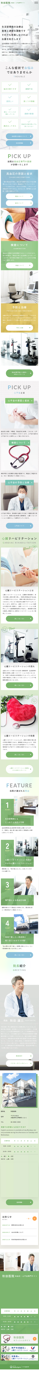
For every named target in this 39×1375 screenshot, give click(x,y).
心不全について (19, 526)
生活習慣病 (19, 143)
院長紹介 (19, 1056)
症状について (19, 203)
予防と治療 (19, 328)
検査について (20, 265)
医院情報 (19, 1202)
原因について (19, 196)
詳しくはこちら (19, 619)
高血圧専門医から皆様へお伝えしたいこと (19, 373)
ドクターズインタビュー (19, 1063)
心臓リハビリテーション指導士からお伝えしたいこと (19, 769)
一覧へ (28, 1218)
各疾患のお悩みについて (19, 136)
